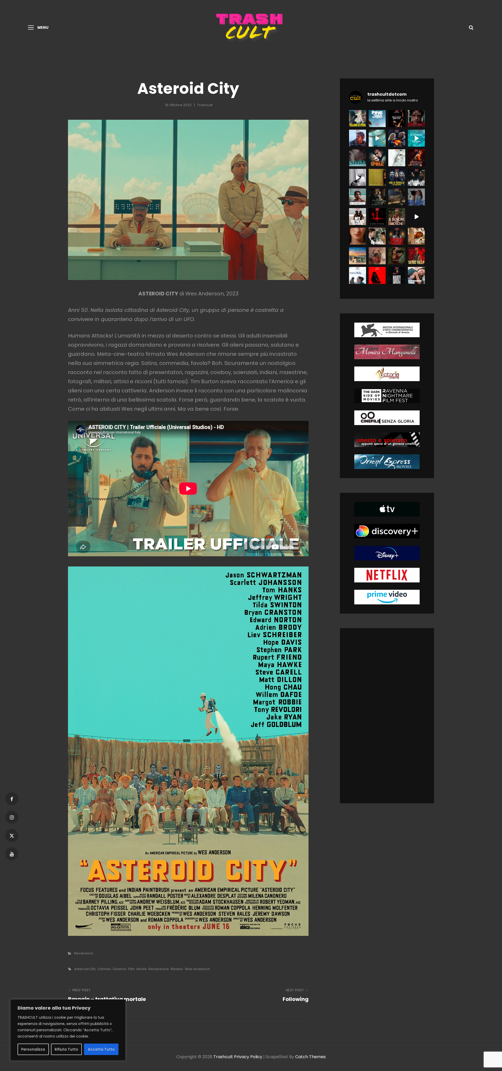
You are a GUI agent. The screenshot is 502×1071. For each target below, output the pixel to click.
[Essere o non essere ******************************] (396, 255)
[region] (68, 1030)
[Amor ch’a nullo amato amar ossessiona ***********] (357, 196)
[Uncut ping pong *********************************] (396, 275)
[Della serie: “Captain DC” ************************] (396, 138)
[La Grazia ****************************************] (357, 236)
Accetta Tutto (101, 1049)
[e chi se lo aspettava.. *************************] (377, 177)
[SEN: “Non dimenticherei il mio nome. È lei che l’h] (377, 138)
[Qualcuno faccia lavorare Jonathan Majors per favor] (396, 118)
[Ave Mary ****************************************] (416, 177)
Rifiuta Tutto (66, 1049)
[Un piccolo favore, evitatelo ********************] (396, 177)
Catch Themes (310, 1057)
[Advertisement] (390, 716)
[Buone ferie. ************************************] (416, 255)
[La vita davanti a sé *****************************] (357, 275)
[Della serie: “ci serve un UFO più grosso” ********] (396, 157)
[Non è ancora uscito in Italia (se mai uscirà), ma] (377, 216)
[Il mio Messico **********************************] (416, 196)
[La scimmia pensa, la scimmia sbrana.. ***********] (377, 275)
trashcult (205, 104)
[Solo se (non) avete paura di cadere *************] (377, 196)
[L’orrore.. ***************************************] (396, 216)
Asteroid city (85, 968)
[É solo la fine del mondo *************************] (416, 275)
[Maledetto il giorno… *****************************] (377, 236)
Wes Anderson (197, 968)
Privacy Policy (248, 1057)
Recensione (159, 968)
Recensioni (83, 953)
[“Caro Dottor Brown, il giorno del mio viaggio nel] (357, 177)
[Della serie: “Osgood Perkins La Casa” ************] (357, 157)
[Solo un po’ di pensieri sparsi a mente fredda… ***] (396, 196)
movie (141, 968)
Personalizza (33, 1049)
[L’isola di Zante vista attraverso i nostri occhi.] (416, 138)
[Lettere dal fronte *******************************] (357, 118)
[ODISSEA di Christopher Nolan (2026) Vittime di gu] (357, 138)
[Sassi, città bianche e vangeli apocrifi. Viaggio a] (416, 216)
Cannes (104, 968)
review (177, 968)
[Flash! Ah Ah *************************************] (416, 157)
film (131, 968)
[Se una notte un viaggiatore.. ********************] (357, 255)
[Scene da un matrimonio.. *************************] (396, 236)
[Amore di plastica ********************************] (377, 255)
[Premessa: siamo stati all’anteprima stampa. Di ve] (416, 118)
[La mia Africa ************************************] (357, 216)
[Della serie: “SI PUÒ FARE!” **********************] (377, 157)
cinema (119, 968)
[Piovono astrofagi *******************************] (416, 236)
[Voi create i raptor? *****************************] (377, 118)
